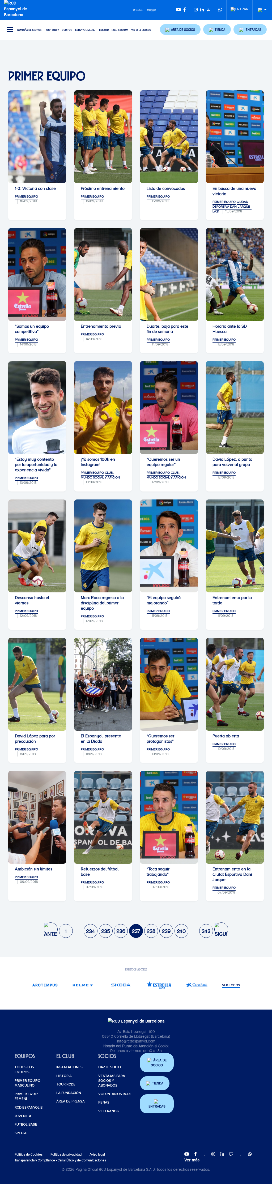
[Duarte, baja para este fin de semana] (169, 274)
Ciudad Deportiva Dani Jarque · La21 (232, 206)
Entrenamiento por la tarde (232, 600)
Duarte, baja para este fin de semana (167, 329)
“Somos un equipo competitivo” (32, 329)
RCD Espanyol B (28, 1107)
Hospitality (52, 30)
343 (206, 931)
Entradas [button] (156, 1106)
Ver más (191, 1160)
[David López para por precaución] (37, 684)
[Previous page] (51, 929)
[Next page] (221, 929)
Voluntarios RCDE (115, 1094)
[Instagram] (196, 10)
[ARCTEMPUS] (45, 985)
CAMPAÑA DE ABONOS (29, 30)
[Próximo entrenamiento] (103, 136)
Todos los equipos (24, 1069)
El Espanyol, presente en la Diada (101, 739)
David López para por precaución (35, 739)
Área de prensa (70, 1101)
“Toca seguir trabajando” (158, 872)
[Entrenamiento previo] (103, 274)
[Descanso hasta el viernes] (37, 545)
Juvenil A (23, 1116)
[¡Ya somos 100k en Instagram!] (103, 407)
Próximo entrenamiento (103, 188)
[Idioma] (260, 10)
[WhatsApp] (220, 10)
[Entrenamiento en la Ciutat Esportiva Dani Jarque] (235, 817)
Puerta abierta (225, 736)
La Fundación (68, 1093)
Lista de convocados (166, 188)
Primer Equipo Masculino (27, 1083)
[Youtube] (178, 10)
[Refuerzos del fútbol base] (103, 817)
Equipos (67, 30)
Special (21, 1133)
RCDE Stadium (120, 30)
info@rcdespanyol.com (136, 1041)
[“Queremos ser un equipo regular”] (169, 407)
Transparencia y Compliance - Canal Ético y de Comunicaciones (60, 1160)
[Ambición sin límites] (37, 817)
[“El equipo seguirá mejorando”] (169, 545)
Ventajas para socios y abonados (111, 1081)
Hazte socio (109, 1067)
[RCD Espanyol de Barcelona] (17, 8)
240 (181, 931)
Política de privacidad (66, 1154)
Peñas (103, 1102)
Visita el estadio (141, 30)
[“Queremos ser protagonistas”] (169, 684)
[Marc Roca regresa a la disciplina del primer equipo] (103, 545)
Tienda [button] (157, 1083)
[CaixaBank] (197, 985)
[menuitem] (239, 7)
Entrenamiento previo (101, 326)
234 (90, 931)
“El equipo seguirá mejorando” (164, 600)
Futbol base (26, 1124)
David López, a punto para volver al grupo (232, 462)
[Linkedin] (202, 10)
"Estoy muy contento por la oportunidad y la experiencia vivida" (36, 464)
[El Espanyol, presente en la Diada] (103, 684)
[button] (180, 29)
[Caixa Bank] (137, 9)
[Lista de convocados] (169, 136)
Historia (64, 1076)
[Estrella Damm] (151, 9)
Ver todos (231, 985)
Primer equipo (26, 196)
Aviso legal (97, 1154)
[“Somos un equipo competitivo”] (37, 274)
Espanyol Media (85, 30)
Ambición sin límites (33, 869)
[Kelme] (83, 985)
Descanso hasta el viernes (32, 600)
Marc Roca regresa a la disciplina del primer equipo (102, 603)
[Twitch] (208, 10)
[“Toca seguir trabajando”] (169, 817)
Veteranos (108, 1111)
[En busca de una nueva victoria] (235, 136)
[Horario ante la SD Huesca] (235, 274)
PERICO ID (103, 30)
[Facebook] (185, 10)
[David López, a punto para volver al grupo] (235, 407)
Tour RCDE (65, 1084)
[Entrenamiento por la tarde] (235, 545)
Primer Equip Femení (26, 1096)
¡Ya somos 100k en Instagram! (98, 462)
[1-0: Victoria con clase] (37, 136)
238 (151, 931)
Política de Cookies (28, 1154)
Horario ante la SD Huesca (229, 329)
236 (120, 931)
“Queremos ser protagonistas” (160, 739)
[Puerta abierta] (235, 684)
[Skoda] (121, 985)
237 (136, 931)
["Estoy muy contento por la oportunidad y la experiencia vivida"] (37, 407)
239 (166, 931)
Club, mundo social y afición (100, 475)
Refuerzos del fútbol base (99, 872)
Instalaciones (69, 1067)
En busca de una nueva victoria (234, 191)
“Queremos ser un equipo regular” (163, 462)
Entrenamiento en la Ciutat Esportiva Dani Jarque (232, 874)
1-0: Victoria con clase (35, 188)
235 (105, 931)
